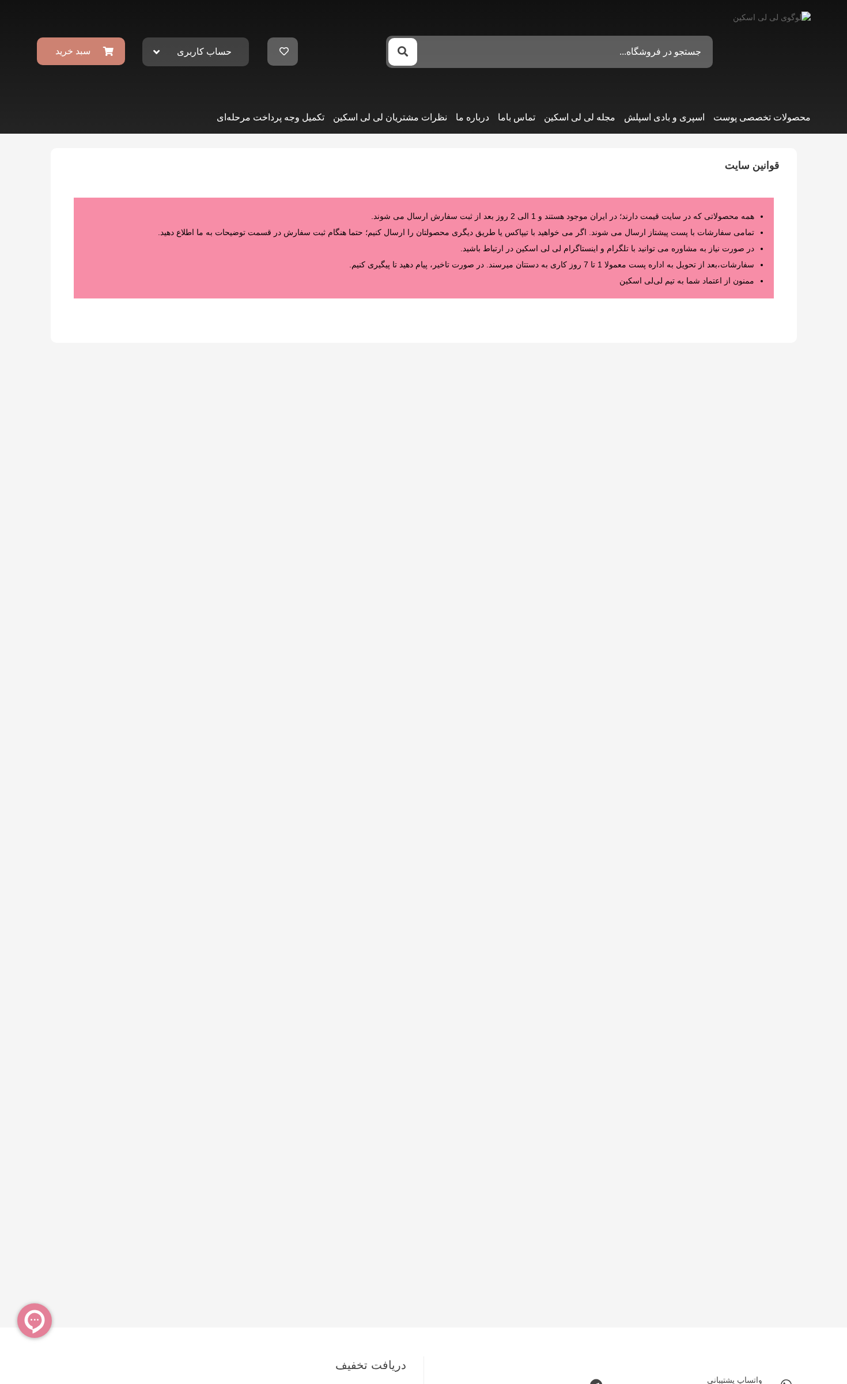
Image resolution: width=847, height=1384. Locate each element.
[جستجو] (402, 52)
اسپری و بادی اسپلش (664, 117)
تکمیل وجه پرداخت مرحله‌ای (270, 117)
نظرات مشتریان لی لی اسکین (390, 117)
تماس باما (516, 117)
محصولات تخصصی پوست (762, 117)
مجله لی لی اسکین (579, 117)
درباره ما (472, 117)
